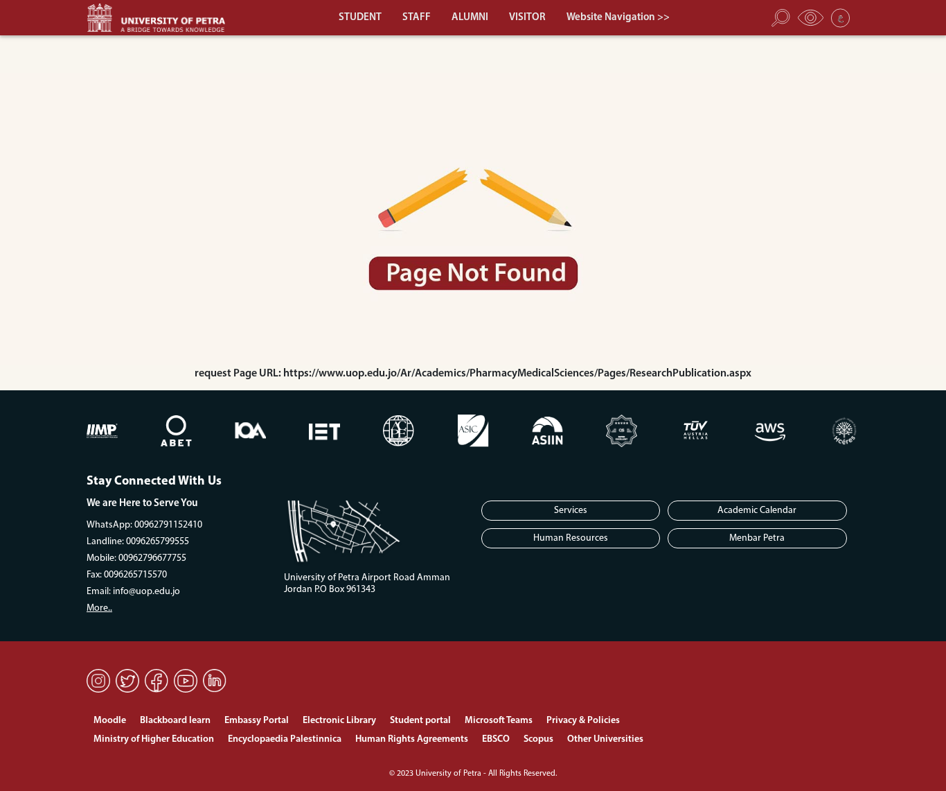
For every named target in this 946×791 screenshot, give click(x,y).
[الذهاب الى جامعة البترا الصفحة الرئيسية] (163, 17)
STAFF (416, 17)
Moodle (109, 720)
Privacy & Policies (583, 720)
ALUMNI (470, 17)
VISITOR (527, 17)
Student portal (420, 720)
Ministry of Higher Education (153, 739)
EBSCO (496, 739)
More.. (99, 608)
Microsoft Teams (499, 720)
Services (570, 510)
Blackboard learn (175, 720)
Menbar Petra (757, 538)
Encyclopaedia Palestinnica (284, 739)
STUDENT (360, 17)
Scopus (538, 739)
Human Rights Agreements (411, 739)
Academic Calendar (756, 510)
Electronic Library (339, 720)
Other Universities (605, 739)
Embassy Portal (256, 720)
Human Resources (570, 538)
